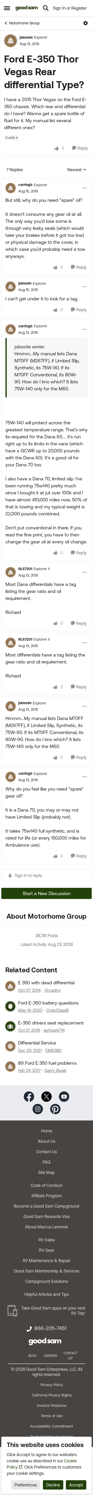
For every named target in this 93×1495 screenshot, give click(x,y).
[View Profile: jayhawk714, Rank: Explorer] (10, 1026)
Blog (32, 1356)
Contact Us (46, 1151)
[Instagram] (38, 1108)
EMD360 (53, 1050)
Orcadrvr (52, 990)
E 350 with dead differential (46, 982)
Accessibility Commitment (51, 1426)
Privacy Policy (52, 1385)
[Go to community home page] (27, 8)
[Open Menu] (85, 23)
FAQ (46, 1162)
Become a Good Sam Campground (46, 1206)
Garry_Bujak (55, 1070)
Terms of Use (52, 1416)
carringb (25, 185)
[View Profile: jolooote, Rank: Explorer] (10, 40)
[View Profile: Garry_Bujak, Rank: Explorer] (10, 1066)
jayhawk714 (54, 1030)
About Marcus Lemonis (46, 1226)
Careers (50, 1356)
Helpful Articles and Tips (46, 1294)
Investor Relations (51, 1405)
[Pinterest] (55, 1108)
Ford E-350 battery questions (48, 1003)
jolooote (26, 37)
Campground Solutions (46, 1281)
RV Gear (46, 1250)
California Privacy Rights (52, 1395)
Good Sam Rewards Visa (47, 1216)
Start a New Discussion (47, 893)
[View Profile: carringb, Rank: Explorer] (10, 188)
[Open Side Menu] (7, 8)
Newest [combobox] (77, 170)
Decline (53, 1485)
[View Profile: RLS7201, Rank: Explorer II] (10, 572)
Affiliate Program (46, 1195)
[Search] (46, 8)
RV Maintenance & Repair (46, 1260)
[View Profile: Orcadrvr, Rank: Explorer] (10, 986)
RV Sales (46, 1239)
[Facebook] (29, 1096)
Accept (76, 1485)
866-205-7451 (50, 1328)
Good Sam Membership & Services (46, 1271)
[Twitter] (46, 1096)
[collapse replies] (46, 180)
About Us (46, 1141)
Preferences (25, 1485)
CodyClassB (57, 1010)
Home (46, 1131)
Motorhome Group (24, 23)
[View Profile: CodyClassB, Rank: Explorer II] (10, 1006)
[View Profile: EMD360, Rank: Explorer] (10, 1046)
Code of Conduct (47, 1185)
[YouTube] (64, 1096)
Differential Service (37, 1043)
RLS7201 (25, 569)
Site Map (46, 1172)
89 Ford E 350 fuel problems (47, 1063)
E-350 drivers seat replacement (51, 1023)
